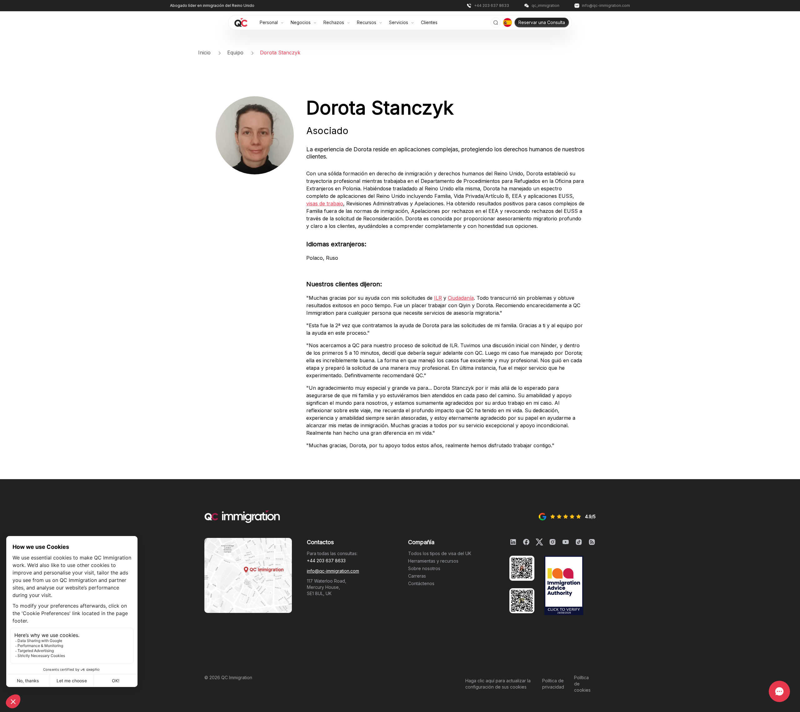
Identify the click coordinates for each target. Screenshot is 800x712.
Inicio (205, 52)
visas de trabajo (324, 203)
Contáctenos (421, 583)
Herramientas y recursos (433, 561)
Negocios (301, 22)
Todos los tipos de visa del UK (439, 553)
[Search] (496, 23)
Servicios (399, 22)
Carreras (417, 576)
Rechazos (334, 22)
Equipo (236, 52)
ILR (438, 298)
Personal (269, 22)
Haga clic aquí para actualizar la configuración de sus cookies (498, 683)
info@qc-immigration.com (333, 571)
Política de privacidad (553, 683)
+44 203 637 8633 (326, 560)
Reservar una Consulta (541, 22)
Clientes (429, 22)
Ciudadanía (461, 298)
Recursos (367, 22)
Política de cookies (582, 684)
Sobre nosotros (424, 568)
